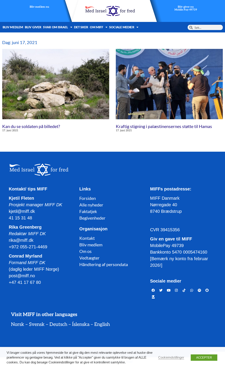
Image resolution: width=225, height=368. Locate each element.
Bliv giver (33, 27)
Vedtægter (89, 257)
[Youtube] (168, 290)
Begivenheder (92, 217)
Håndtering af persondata (103, 264)
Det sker (81, 27)
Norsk (17, 324)
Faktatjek (88, 211)
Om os (85, 251)
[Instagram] (176, 290)
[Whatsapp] (192, 290)
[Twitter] (161, 290)
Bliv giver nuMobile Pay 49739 (185, 8)
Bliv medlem (13, 27)
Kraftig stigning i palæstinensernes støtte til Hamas (164, 126)
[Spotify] (199, 290)
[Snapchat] (207, 290)
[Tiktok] (184, 290)
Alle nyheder (91, 204)
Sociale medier (121, 27)
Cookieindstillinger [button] (171, 357)
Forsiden (87, 198)
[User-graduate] (153, 296)
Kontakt (87, 238)
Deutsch (58, 324)
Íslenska (80, 324)
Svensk (37, 324)
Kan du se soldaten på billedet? (31, 126)
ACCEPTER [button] (204, 357)
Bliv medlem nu (39, 7)
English (102, 324)
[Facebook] (153, 290)
